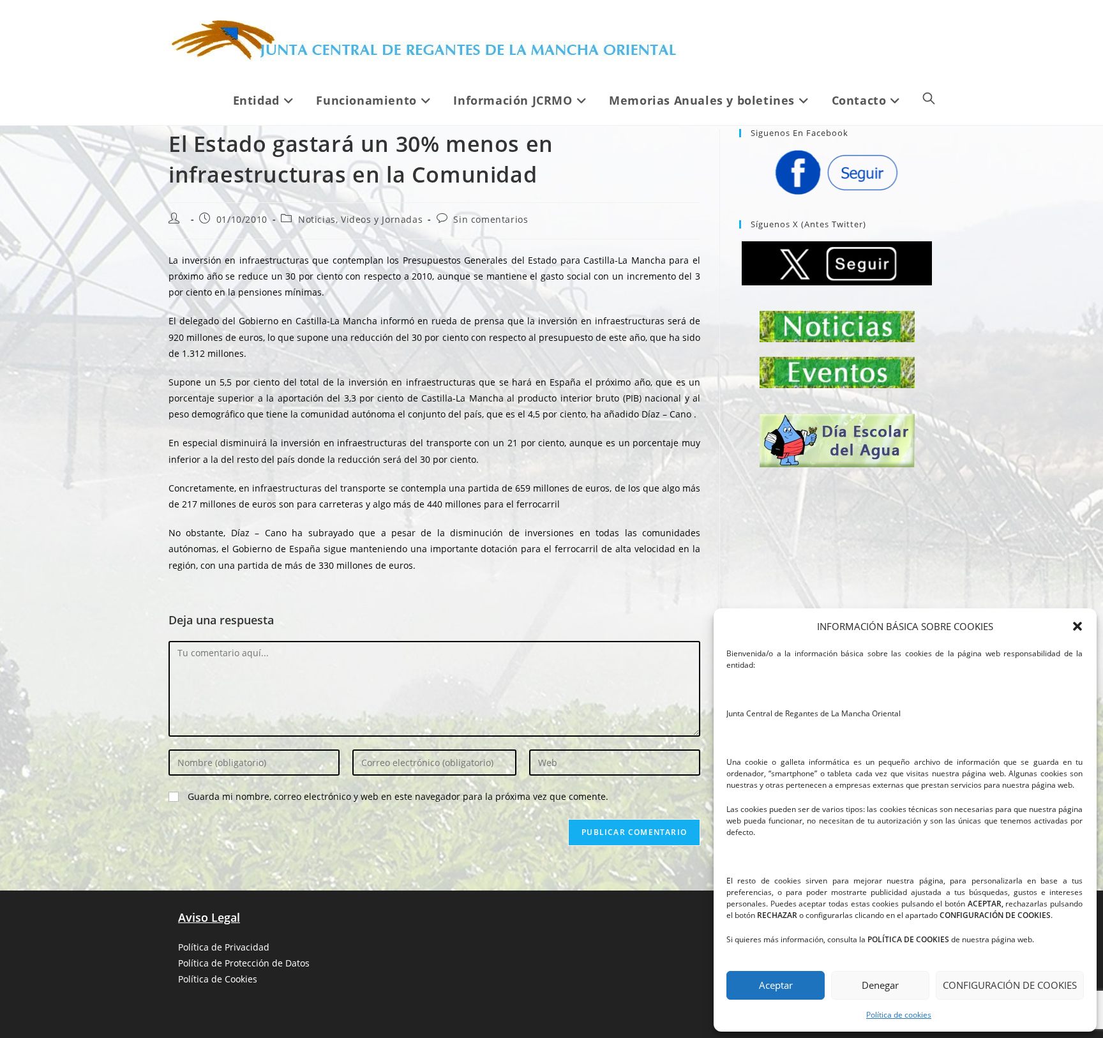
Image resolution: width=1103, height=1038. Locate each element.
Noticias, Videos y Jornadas (360, 219)
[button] (1077, 626)
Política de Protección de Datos (244, 963)
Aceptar (776, 985)
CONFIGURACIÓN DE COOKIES (1010, 985)
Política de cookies (898, 1014)
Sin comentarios (490, 219)
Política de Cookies (217, 979)
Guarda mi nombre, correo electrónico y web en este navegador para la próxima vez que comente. (398, 796)
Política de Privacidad (223, 947)
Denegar (880, 985)
